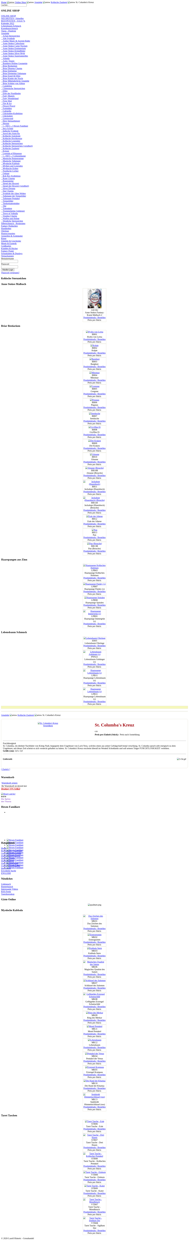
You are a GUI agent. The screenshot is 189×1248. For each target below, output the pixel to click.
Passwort (5, 264)
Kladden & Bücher (9, 248)
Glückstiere (7, 116)
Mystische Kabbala (10, 163)
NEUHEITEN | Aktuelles (12, 18)
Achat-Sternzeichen (10, 36)
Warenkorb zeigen (9, 783)
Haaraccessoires (8, 233)
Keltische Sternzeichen (12, 143)
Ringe (3, 238)
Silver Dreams (8, 188)
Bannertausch (7, 886)
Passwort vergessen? (10, 272)
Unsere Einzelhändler (10, 866)
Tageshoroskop (7, 894)
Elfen (4, 91)
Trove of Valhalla (9, 213)
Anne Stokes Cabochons (12, 43)
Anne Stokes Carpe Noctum (14, 46)
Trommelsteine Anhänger (13, 211)
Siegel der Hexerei (10, 183)
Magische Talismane (11, 161)
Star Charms (7, 191)
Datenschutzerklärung (10, 856)
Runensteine (7, 181)
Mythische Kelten (9, 168)
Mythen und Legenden (12, 166)
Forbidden (6, 108)
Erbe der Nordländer (11, 93)
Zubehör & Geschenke (11, 241)
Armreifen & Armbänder (12, 236)
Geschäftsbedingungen (11, 853)
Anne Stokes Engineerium (13, 48)
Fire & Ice (6, 103)
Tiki (3, 206)
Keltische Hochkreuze (11, 138)
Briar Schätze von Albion (13, 83)
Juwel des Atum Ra (10, 133)
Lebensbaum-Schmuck (11, 26)
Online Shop (20, 2)
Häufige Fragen (8, 858)
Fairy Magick (8, 96)
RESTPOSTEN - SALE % (13, 21)
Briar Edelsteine (9, 71)
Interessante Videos (9, 889)
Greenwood (7, 118)
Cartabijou (6, 86)
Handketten (6, 228)
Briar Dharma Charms (11, 68)
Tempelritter (7, 201)
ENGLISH (6, 873)
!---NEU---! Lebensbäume (13, 156)
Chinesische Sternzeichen (13, 88)
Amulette (38, 2)
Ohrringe (5, 231)
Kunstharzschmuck (9, 28)
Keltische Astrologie (10, 136)
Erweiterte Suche (8, 871)
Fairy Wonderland (10, 98)
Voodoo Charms (9, 216)
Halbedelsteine (7, 861)
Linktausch (6, 884)
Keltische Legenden (10, 141)
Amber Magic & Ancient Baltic (15, 41)
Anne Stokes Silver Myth (13, 53)
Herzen (5, 123)
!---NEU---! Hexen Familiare (14, 126)
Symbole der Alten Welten (13, 193)
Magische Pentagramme (12, 158)
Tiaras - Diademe (8, 31)
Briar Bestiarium (9, 66)
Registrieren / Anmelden (11, 851)
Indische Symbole (9, 131)
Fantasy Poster (7, 251)
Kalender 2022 (7, 23)
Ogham (5, 173)
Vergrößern (48, 726)
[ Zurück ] (5, 769)
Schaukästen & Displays (11, 253)
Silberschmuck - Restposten (13, 223)
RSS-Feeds (6, 891)
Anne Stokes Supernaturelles (14, 56)
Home (4, 2)
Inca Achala (7, 128)
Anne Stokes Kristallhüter (13, 51)
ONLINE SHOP (8, 16)
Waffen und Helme (10, 218)
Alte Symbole (8, 38)
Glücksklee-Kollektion (12, 113)
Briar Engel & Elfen (10, 76)
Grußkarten (6, 246)
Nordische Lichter (10, 171)
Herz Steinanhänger (10, 121)
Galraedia (6, 111)
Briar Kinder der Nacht (12, 78)
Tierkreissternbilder (10, 203)
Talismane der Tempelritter (13, 196)
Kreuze (5, 151)
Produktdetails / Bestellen (94, 317)
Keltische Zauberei (59, 2)
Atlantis (5, 58)
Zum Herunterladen (9, 863)
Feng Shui (6, 101)
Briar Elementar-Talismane (13, 73)
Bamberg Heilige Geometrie (14, 63)
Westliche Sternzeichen (12, 221)
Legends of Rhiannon (11, 153)
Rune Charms (8, 178)
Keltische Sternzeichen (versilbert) (17, 146)
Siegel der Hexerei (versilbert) (15, 186)
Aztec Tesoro (7, 61)
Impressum (6, 868)
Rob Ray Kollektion (10, 176)
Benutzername (7, 258)
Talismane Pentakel (10, 198)
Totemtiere (6, 208)
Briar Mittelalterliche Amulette (15, 81)
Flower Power (8, 106)
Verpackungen (7, 256)
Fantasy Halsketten (9, 226)
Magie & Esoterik (9, 243)
